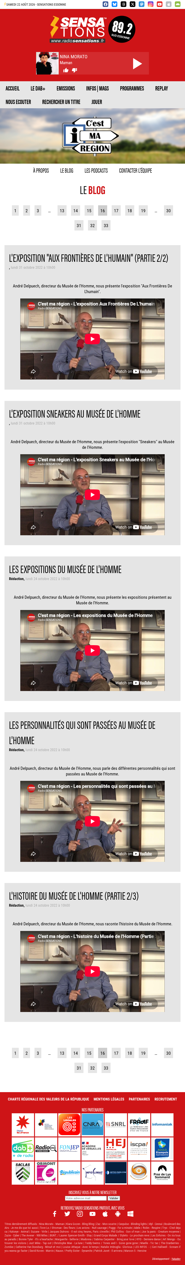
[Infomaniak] (162, 1124)
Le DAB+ (38, 88)
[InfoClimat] (92, 1173)
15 (89, 210)
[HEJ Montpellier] (116, 1149)
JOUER (97, 101)
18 (129, 210)
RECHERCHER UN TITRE (61, 101)
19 (143, 210)
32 (92, 225)
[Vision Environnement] (139, 1173)
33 (106, 225)
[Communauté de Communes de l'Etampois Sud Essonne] (162, 1149)
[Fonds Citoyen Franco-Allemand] (46, 1124)
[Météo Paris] (116, 1173)
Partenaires (139, 1099)
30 (168, 210)
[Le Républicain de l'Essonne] (69, 1173)
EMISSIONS (66, 88)
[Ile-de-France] (23, 1124)
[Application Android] (177, 4)
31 (79, 225)
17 (116, 210)
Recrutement (166, 1099)
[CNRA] (92, 1124)
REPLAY (161, 88)
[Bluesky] (114, 4)
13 (62, 210)
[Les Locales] (69, 1124)
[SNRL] (116, 1124)
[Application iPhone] (168, 4)
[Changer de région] (121, 37)
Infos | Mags (97, 88)
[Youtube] (159, 4)
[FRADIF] (139, 1124)
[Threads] (123, 4)
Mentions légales (109, 1099)
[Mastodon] (141, 4)
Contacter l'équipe (135, 169)
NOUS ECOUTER (18, 101)
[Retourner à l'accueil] (78, 37)
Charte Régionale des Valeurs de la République (48, 1099)
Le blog (66, 169)
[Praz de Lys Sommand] (162, 1173)
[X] (132, 4)
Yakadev (175, 1258)
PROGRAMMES (132, 88)
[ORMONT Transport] (46, 1173)
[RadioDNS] (46, 1149)
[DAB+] (23, 1149)
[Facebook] (105, 4)
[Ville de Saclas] (23, 1173)
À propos (41, 169)
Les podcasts (96, 169)
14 (75, 210)
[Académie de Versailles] (92, 1149)
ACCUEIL (12, 88)
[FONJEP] (69, 1149)
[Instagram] (150, 4)
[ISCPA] (139, 1149)
